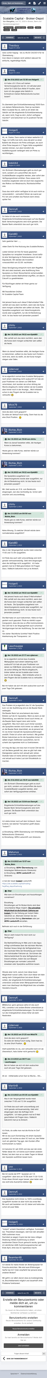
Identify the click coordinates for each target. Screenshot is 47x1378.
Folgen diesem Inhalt (21, 1353)
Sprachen (14, 1374)
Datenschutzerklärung (28, 1374)
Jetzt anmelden (23, 1346)
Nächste (38, 37)
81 (44, 1353)
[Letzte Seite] (43, 37)
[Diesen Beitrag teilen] (43, 48)
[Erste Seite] (3, 37)
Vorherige (9, 37)
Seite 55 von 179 (23, 38)
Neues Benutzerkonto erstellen (23, 1329)
